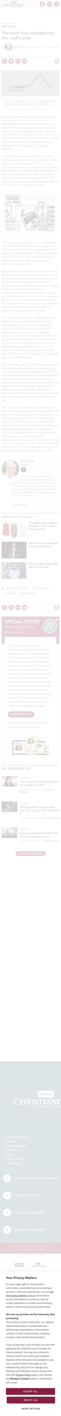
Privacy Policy (23, 1374)
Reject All (31, 1400)
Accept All (30, 1391)
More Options (31, 1408)
